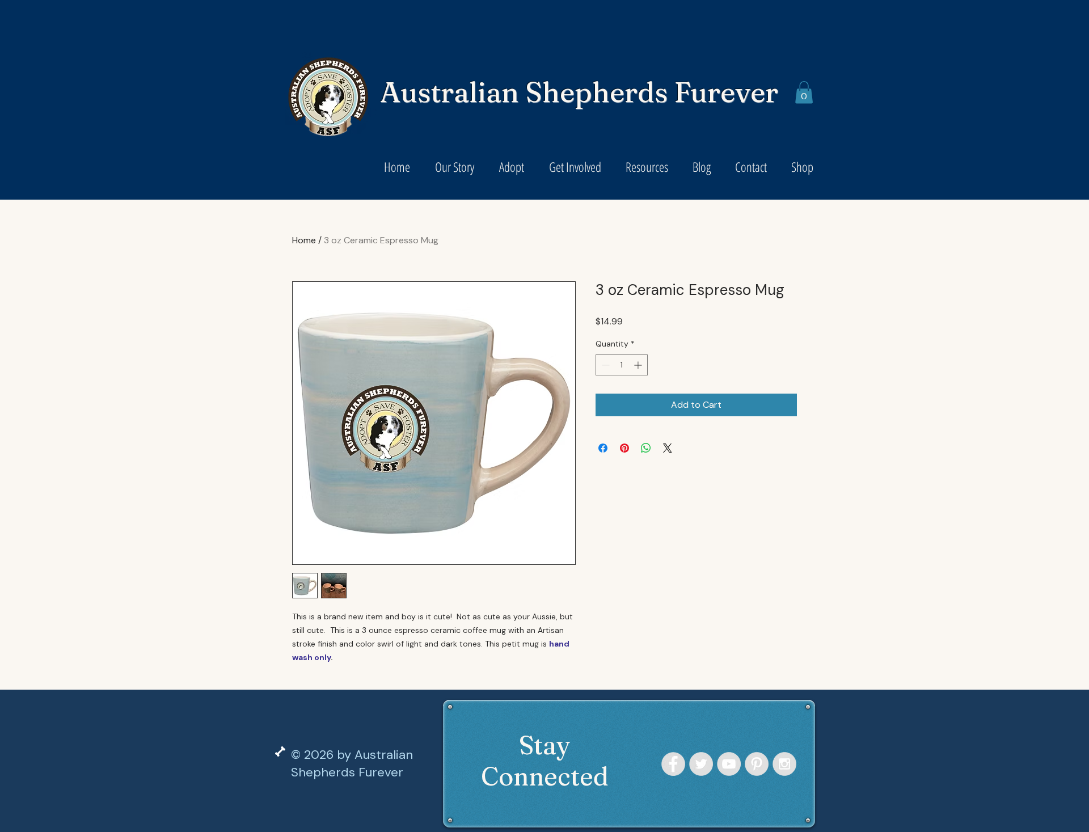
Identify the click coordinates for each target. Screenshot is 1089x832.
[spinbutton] (621, 365)
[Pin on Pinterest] (624, 448)
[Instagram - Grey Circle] (784, 764)
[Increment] (639, 365)
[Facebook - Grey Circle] (673, 764)
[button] (804, 92)
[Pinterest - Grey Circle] (757, 764)
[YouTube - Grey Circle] (729, 764)
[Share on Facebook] (603, 448)
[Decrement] (604, 365)
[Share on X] (667, 448)
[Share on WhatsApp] (646, 448)
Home (304, 240)
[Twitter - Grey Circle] (701, 764)
